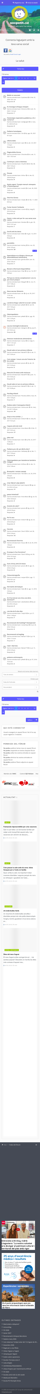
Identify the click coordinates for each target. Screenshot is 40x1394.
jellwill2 (23, 305)
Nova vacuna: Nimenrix (15, 291)
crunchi (23, 209)
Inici (5, 1145)
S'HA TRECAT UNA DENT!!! (16, 483)
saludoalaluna (25, 602)
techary (23, 245)
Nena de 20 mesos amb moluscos (18, 373)
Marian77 (24, 636)
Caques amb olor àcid (14, 426)
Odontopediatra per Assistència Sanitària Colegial (21, 461)
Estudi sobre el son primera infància (19, 350)
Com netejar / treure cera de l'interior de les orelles (21, 360)
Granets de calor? (13, 506)
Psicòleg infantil (12, 394)
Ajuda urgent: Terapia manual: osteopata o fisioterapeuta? (21, 185)
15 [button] (34, 78)
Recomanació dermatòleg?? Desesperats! (21, 623)
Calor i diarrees (12, 646)
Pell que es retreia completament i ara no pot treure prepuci (21, 279)
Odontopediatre (12, 314)
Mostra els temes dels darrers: (28, 671)
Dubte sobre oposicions (11, 1357)
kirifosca (23, 464)
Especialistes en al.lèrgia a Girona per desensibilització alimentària (20, 256)
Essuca (23, 543)
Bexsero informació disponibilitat (18, 269)
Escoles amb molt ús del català (14, 1375)
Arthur (23, 175)
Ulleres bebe (11, 141)
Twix (22, 473)
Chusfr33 (24, 164)
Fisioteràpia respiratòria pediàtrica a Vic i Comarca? (21, 119)
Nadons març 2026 (9, 1339)
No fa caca (10, 518)
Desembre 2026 (8, 1345)
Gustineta (24, 97)
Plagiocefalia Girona (14, 152)
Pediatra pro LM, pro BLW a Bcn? (18, 449)
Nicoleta (23, 222)
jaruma (23, 363)
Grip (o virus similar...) (14, 417)
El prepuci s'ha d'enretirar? (16, 552)
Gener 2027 (7, 1333)
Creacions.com (7, 1392)
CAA (22, 133)
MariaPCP (24, 352)
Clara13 (23, 531)
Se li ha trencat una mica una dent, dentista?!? (19, 599)
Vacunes (10, 529)
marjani (23, 577)
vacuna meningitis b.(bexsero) (17, 326)
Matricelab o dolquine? (11, 1324)
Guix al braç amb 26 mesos (16, 564)
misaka (23, 200)
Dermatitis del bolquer (15, 587)
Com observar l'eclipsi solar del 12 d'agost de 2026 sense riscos (20, 1342)
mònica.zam (25, 407)
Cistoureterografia (13, 575)
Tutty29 (23, 613)
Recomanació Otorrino (15, 541)
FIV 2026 (6, 1330)
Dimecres (24, 109)
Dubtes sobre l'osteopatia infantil (18, 405)
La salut (20, 60)
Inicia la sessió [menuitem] (33, 3)
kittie (22, 234)
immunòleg (7, 1327)
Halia (22, 589)
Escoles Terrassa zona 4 (11, 1360)
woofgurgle (24, 122)
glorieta (23, 259)
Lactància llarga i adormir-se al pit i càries (21, 303)
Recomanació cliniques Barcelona (15, 1336)
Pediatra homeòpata (14, 131)
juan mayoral (25, 485)
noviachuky (24, 625)
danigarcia (24, 328)
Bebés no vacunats (13, 95)
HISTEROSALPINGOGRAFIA (12, 1366)
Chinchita (24, 154)
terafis (23, 188)
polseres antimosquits (15, 657)
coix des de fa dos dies (15, 611)
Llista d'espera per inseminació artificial (17, 1369)
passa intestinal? (13, 494)
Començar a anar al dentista (17, 162)
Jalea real (10, 438)
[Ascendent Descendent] (20, 687)
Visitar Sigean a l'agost (11, 1351)
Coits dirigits (7, 1363)
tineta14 (23, 419)
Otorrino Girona (12, 198)
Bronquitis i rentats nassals (16, 471)
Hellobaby (24, 451)
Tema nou (20, 69)
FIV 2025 (6, 1372)
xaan (22, 143)
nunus (23, 341)
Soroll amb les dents (14, 232)
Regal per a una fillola (10, 1348)
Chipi (22, 271)
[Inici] (20, 16)
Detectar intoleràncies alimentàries (19, 339)
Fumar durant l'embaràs (15, 207)
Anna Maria (24, 428)
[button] (3, 82)
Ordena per (34, 679)
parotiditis (10, 243)
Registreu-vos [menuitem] (19, 3)
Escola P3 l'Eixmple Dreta (12, 1381)
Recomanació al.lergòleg (15, 634)
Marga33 (24, 282)
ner (22, 293)
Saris (22, 440)
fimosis (9, 173)
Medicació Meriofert (10, 1378)
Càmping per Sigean (10, 1354)
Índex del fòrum (14, 1145)
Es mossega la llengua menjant (17, 107)
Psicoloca (24, 396)
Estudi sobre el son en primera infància (20, 384)
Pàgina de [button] (7, 78)
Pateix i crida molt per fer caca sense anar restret (21, 219)
